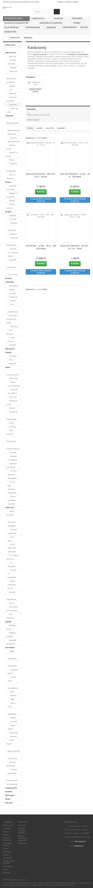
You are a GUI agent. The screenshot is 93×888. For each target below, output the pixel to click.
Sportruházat (13, 286)
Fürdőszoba (13, 71)
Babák (12, 699)
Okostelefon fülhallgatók (12, 524)
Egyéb (11, 423)
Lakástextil (38, 18)
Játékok (12, 651)
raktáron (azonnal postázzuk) (38, 115)
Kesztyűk (12, 293)
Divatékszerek (13, 312)
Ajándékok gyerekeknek (11, 642)
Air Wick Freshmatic (12, 62)
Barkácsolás (13, 378)
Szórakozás (13, 412)
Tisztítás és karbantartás (12, 573)
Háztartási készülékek (11, 99)
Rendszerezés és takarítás (11, 80)
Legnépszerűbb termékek (11, 789)
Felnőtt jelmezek (11, 339)
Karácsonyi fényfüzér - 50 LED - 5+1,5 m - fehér (74, 247)
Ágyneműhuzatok (12, 123)
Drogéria (77, 18)
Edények (12, 201)
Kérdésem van (8, 2)
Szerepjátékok (13, 688)
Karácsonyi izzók (13, 110)
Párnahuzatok (12, 758)
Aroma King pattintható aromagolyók (12, 487)
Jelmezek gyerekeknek (11, 764)
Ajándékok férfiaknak (11, 634)
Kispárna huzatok (10, 147)
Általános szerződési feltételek (68, 2)
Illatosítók (12, 56)
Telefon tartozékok (10, 513)
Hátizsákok (14, 326)
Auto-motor (13, 397)
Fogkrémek (14, 238)
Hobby (77, 22)
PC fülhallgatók (12, 564)
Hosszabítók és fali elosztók (12, 608)
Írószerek (13, 736)
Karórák (13, 301)
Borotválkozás (11, 245)
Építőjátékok (12, 714)
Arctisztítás (12, 230)
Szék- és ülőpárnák (10, 176)
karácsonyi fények (40, 54)
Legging (12, 289)
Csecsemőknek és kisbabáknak (11, 782)
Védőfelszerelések (12, 449)
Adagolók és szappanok (12, 458)
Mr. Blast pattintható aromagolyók (12, 474)
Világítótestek (11, 599)
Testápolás (13, 219)
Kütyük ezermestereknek (14, 384)
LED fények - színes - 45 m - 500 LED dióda (41, 247)
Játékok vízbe (12, 679)
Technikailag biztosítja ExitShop (14, 880)
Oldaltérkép (22, 843)
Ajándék (51, 27)
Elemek (11, 603)
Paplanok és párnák (12, 154)
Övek (12, 304)
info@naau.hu (79, 846)
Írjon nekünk (35, 2)
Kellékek (13, 452)
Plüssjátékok (12, 666)
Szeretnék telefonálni (21, 2)
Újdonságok (70, 27)
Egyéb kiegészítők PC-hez (12, 584)
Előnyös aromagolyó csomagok (12, 500)
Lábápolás (13, 223)
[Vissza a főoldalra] (5, 37)
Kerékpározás (11, 441)
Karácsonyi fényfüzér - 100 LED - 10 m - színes (41, 175)
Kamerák (12, 592)
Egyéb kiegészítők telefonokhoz (12, 548)
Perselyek (13, 721)
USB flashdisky (10, 616)
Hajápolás (12, 215)
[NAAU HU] (16, 9)
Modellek (13, 695)
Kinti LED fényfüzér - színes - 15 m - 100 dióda (75, 175)
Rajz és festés (12, 705)
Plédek (11, 160)
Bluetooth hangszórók (12, 531)
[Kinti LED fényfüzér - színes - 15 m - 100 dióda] (75, 156)
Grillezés (12, 408)
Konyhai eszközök (10, 206)
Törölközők (13, 164)
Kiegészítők (13, 297)
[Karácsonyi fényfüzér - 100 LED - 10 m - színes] (41, 156)
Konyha (58, 18)
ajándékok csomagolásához (78, 54)
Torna (11, 360)
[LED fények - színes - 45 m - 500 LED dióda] (41, 228)
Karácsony (13, 105)
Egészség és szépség (50, 22)
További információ (33, 120)
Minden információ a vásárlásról (22, 838)
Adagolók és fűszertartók (12, 195)
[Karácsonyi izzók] (35, 83)
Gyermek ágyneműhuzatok (14, 139)
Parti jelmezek (9, 332)
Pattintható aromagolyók (11, 465)
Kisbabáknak (12, 659)
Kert (10, 90)
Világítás (12, 86)
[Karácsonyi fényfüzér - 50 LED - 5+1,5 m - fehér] (75, 228)
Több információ (80, 841)
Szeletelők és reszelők (11, 187)
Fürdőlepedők (11, 171)
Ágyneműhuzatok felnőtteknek (14, 132)
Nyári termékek (9, 432)
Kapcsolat (21, 825)
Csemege (12, 427)
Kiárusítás (10, 31)
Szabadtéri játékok (13, 671)
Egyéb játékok (11, 727)
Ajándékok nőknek (11, 627)
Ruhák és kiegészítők (16, 22)
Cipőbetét (12, 345)
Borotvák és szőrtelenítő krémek (13, 252)
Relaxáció (12, 364)
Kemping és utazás (11, 402)
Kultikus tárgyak (10, 742)
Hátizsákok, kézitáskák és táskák (11, 319)
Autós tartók (11, 539)
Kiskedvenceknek (12, 375)
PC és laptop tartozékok (12, 557)
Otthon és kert (13, 18)
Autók (12, 692)
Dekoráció (12, 93)
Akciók (84, 27)
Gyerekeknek (32, 27)
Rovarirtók (12, 260)
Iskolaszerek (13, 733)
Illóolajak (13, 67)
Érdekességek (11, 419)
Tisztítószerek (11, 267)
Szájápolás (13, 234)
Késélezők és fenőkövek (13, 391)
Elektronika (11, 27)
